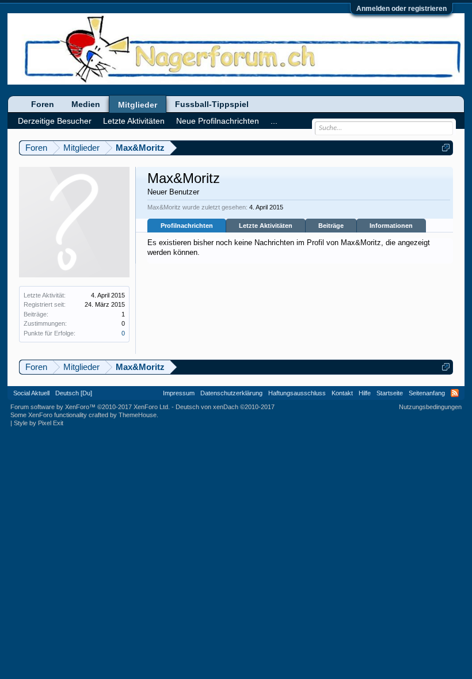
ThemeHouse (138, 414)
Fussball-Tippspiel (212, 104)
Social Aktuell (31, 393)
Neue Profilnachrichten (217, 120)
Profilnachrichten (187, 225)
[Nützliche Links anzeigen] (446, 147)
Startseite (389, 393)
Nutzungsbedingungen (430, 406)
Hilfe (365, 393)
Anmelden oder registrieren (401, 9)
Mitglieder (137, 104)
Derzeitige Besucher (55, 120)
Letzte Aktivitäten (265, 225)
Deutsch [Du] (73, 393)
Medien (85, 104)
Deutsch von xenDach (225, 406)
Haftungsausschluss (297, 393)
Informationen (391, 225)
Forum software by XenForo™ (90, 406)
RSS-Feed (455, 393)
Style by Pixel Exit (38, 422)
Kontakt (342, 393)
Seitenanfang (427, 393)
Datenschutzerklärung (231, 393)
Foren (42, 104)
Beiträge (331, 225)
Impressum (179, 393)
